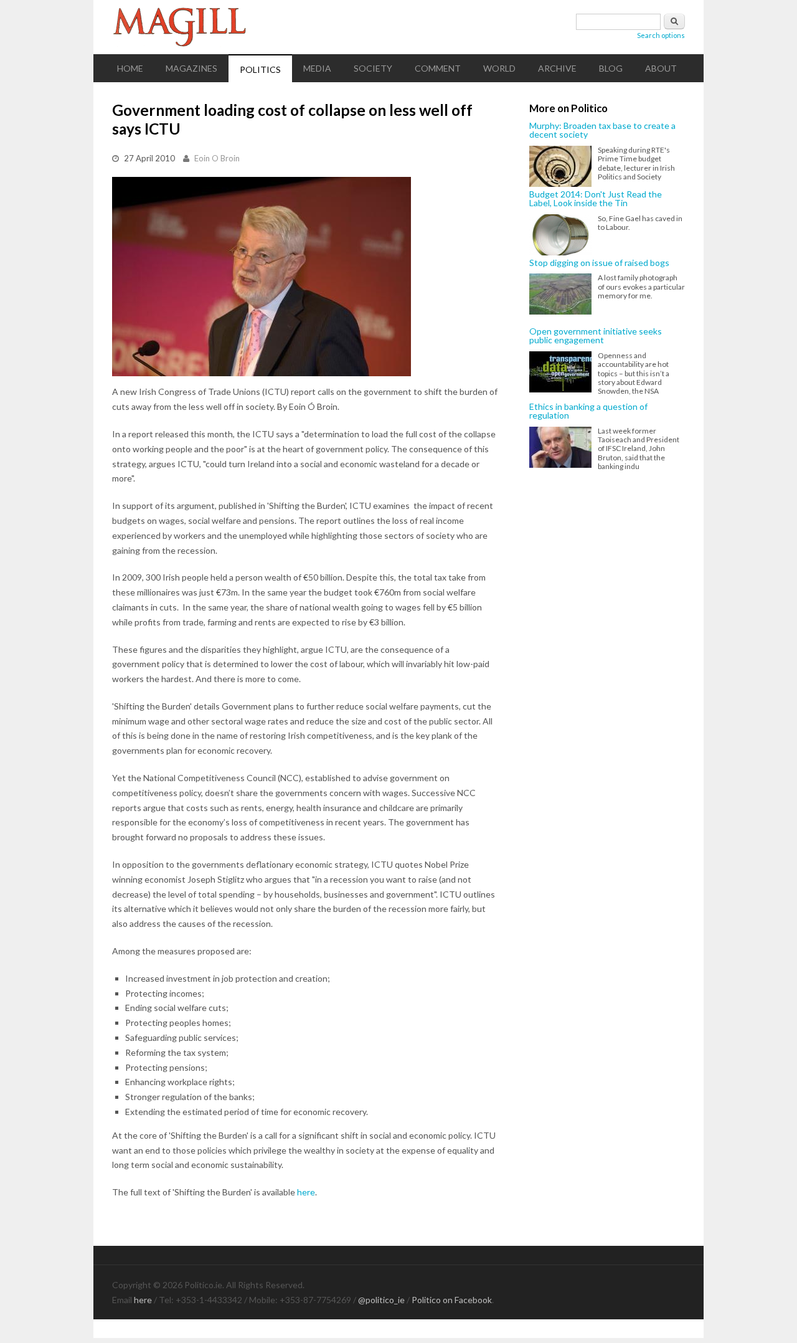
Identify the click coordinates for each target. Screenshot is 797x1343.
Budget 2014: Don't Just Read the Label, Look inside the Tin (595, 199)
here (306, 1192)
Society (373, 68)
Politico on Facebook (452, 1299)
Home (130, 68)
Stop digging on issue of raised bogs (599, 263)
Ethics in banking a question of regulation (588, 411)
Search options (661, 35)
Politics (260, 69)
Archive (557, 68)
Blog (611, 68)
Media (317, 68)
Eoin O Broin (217, 158)
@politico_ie (381, 1299)
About (661, 68)
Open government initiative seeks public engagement (595, 336)
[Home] (398, 27)
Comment (438, 68)
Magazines (191, 68)
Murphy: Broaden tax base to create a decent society (602, 130)
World (499, 68)
